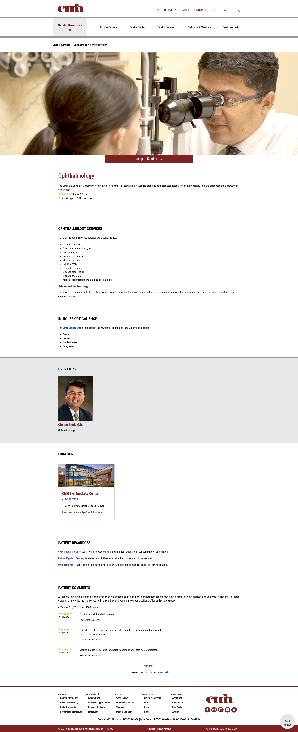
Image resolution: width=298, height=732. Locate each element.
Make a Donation (124, 711)
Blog (146, 711)
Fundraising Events (125, 702)
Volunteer (120, 707)
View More (149, 665)
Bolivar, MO (104, 719)
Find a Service (109, 27)
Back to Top (287, 723)
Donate (201, 10)
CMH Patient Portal (68, 551)
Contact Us (218, 10)
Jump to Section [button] (146, 159)
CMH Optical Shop (72, 327)
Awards (175, 711)
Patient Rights (65, 558)
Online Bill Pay (65, 564)
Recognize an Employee (71, 711)
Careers (187, 10)
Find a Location (167, 27)
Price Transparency (69, 702)
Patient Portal (167, 10)
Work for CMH (94, 698)
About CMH (177, 698)
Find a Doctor (137, 27)
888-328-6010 (181, 719)
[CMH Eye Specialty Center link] (86, 475)
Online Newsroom (152, 698)
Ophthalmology (81, 44)
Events (147, 707)
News (146, 702)
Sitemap (151, 728)
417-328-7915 (70, 499)
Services (65, 44)
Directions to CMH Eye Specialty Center (82, 512)
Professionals (231, 27)
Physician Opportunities (99, 702)
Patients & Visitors (199, 27)
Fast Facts (177, 707)
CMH (55, 44)
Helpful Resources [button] (70, 25)
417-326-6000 (130, 719)
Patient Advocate (68, 707)
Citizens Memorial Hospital (79, 728)
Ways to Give (122, 698)
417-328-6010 (161, 719)
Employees (93, 711)
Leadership (177, 702)
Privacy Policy (164, 728)
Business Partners (96, 707)
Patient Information (69, 698)
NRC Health (164, 672)
